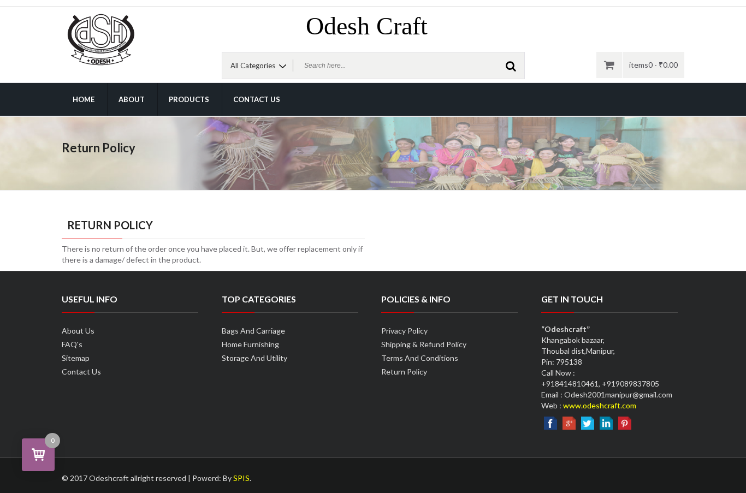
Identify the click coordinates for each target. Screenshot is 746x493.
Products (189, 99)
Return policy (404, 371)
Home (83, 99)
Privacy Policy (404, 330)
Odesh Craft (367, 26)
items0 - (653, 64)
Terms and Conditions (419, 358)
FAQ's (72, 344)
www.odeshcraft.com (599, 405)
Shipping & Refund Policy (423, 344)
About (132, 99)
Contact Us (256, 99)
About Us (78, 330)
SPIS (241, 478)
